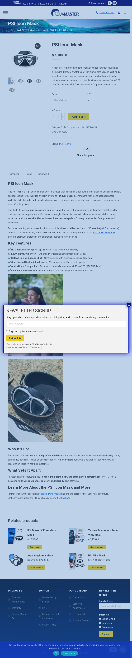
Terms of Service (30, 347)
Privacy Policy (12, 347)
